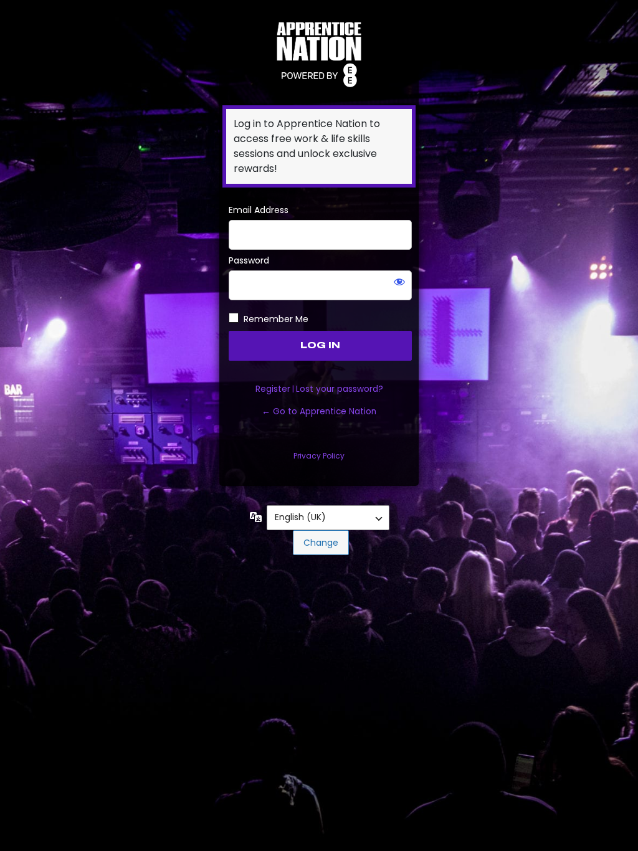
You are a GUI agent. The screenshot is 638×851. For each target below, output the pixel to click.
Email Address (258, 210)
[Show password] (399, 281)
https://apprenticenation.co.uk (319, 53)
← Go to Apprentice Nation (319, 411)
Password (249, 260)
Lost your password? (339, 389)
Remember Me (276, 319)
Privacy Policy (319, 455)
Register (272, 389)
